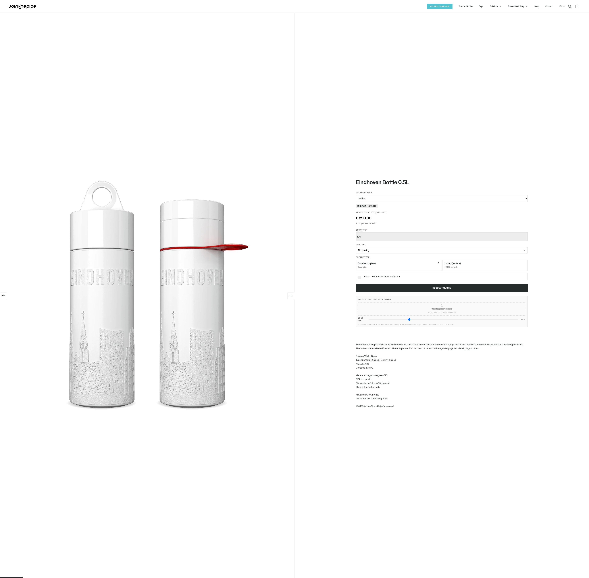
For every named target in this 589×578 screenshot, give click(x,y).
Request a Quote (439, 6)
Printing (361, 244)
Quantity (362, 230)
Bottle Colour (364, 193)
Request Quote (442, 288)
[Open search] (570, 7)
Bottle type (363, 257)
